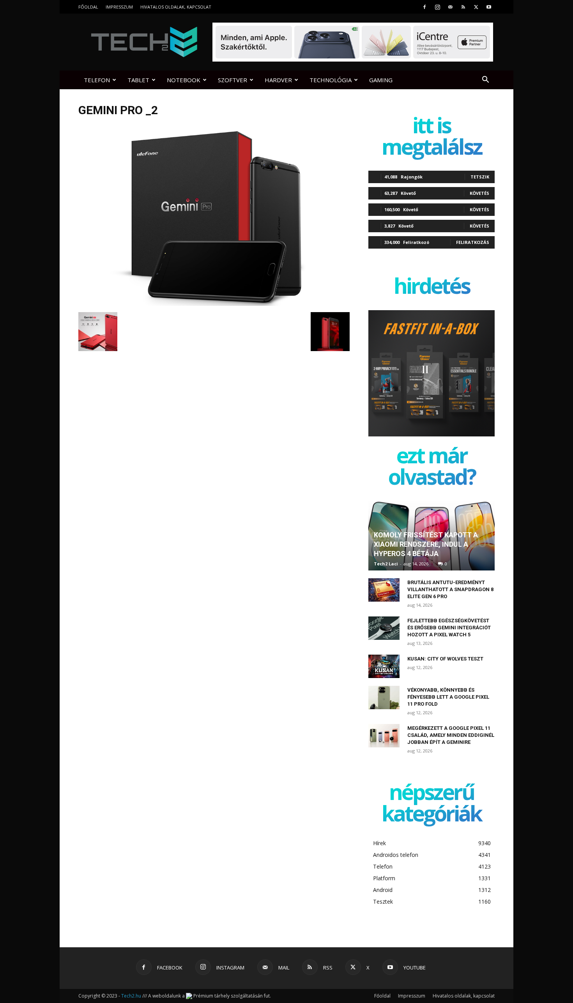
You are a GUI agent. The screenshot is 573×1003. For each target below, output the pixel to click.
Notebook (183, 80)
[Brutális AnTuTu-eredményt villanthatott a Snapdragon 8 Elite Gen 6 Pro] (384, 590)
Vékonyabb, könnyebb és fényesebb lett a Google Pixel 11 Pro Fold (448, 697)
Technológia (330, 80)
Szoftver (232, 80)
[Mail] (450, 7)
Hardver (278, 80)
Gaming (381, 80)
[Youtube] (489, 7)
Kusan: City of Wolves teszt (445, 659)
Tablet (138, 80)
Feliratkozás (472, 242)
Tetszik (479, 177)
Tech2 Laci (386, 564)
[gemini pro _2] (214, 304)
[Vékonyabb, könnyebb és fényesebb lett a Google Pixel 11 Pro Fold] (384, 697)
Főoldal (88, 7)
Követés (479, 193)
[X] (476, 7)
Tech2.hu (131, 995)
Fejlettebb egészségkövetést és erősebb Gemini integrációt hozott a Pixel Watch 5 (449, 627)
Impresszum (119, 7)
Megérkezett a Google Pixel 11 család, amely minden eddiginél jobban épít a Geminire (450, 735)
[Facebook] (424, 7)
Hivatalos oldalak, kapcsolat (175, 7)
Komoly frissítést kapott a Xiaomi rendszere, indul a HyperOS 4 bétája (426, 544)
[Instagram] (437, 7)
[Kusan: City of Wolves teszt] (384, 666)
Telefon (97, 80)
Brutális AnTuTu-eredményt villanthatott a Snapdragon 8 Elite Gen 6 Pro (450, 589)
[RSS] (463, 7)
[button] (485, 80)
